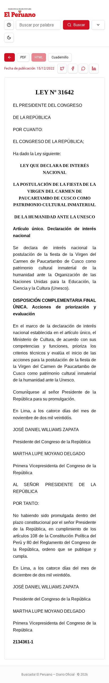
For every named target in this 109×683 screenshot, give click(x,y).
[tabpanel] (54, 368)
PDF (23, 57)
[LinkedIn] (94, 68)
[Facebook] (73, 68)
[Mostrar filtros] (98, 25)
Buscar (79, 25)
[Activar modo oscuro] (9, 37)
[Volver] (9, 57)
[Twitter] (62, 68)
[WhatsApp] (83, 68)
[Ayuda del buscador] (9, 25)
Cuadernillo (60, 57)
